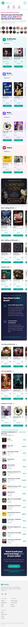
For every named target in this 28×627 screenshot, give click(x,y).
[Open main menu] (25, 3)
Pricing (12, 604)
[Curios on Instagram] (5, 594)
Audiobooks (4, 602)
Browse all (7, 43)
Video (2, 606)
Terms (2, 616)
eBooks (2, 600)
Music (2, 604)
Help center (4, 614)
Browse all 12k (23, 432)
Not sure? (14, 570)
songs (9, 17)
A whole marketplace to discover (9, 433)
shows (19, 17)
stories (4, 17)
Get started (14, 566)
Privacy (2, 618)
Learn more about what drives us (11, 337)
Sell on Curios (14, 600)
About (2, 612)
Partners (13, 606)
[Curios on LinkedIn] (2, 594)
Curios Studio (14, 602)
